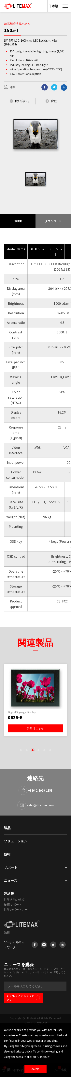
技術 (7, 854)
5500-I (14, 717)
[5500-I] (35, 687)
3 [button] (33, 750)
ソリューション (15, 841)
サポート (10, 867)
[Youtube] (44, 944)
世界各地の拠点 (14, 899)
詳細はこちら (35, 728)
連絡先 (9, 893)
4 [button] (38, 750)
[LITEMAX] (35, 924)
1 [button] (21, 750)
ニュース (10, 880)
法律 (7, 932)
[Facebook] (35, 944)
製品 (7, 828)
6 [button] (50, 750)
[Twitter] (53, 944)
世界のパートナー (16, 909)
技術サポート (13, 904)
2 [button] (27, 750)
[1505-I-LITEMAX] (54, 87)
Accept (35, 1069)
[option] (35, 179)
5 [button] (44, 750)
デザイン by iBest (35, 1023)
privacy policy (24, 1051)
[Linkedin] (64, 87)
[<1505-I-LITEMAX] (44, 87)
